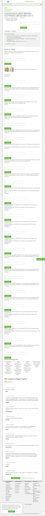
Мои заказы (27, 487)
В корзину (23, 27)
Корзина (27, 486)
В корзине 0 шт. (40, 259)
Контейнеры (9, 496)
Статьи (17, 491)
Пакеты (7, 500)
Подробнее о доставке (10, 43)
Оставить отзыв (15, 478)
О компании (18, 483)
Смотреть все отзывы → (27, 478)
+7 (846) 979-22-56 (29, 1)
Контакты (17, 489)
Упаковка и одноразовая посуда (9, 489)
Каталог (17, 492)
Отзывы (17, 487)
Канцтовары (9, 494)
